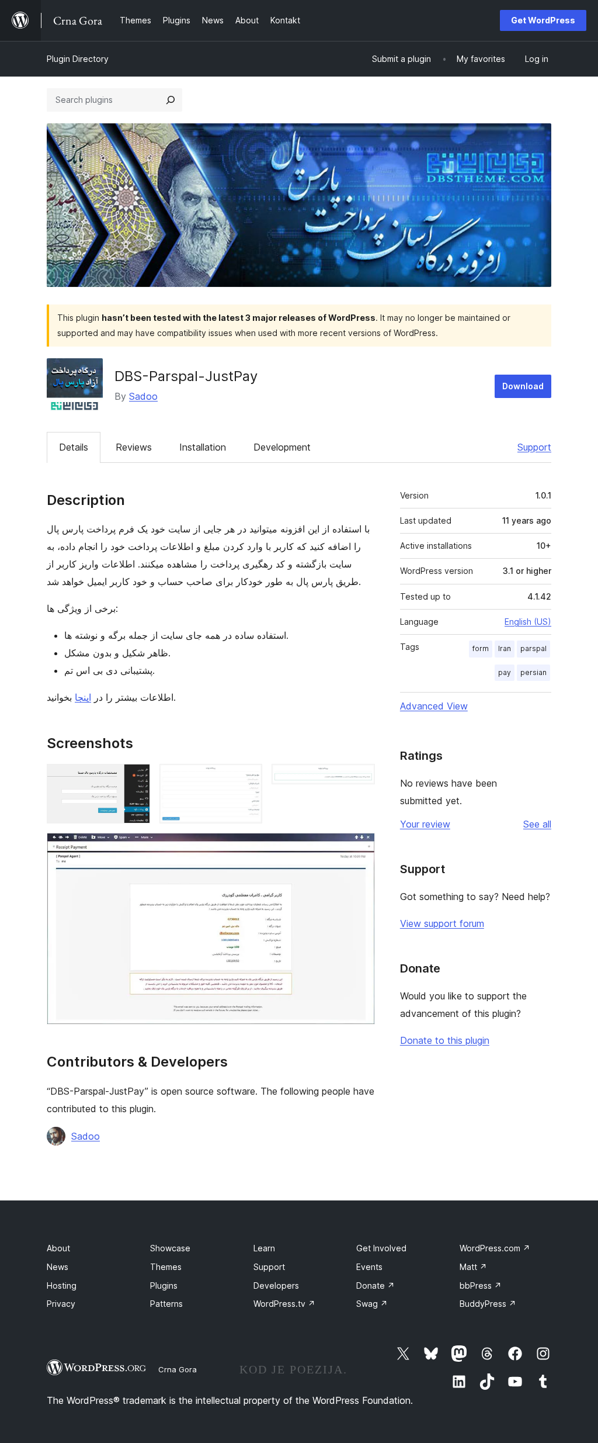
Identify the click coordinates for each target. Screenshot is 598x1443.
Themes (166, 1267)
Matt (473, 1267)
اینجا (83, 697)
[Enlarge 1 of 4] (134, 779)
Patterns (166, 1304)
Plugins (164, 1285)
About (58, 1248)
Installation (202, 447)
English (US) (528, 622)
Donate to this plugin (444, 1040)
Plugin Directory (78, 59)
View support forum (442, 923)
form (480, 648)
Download (523, 386)
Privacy (61, 1304)
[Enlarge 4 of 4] (359, 848)
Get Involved (381, 1248)
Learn (264, 1248)
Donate (375, 1285)
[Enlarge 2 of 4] (246, 779)
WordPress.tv (284, 1304)
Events (369, 1267)
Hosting (62, 1285)
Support (534, 447)
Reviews (134, 447)
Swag (372, 1304)
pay (504, 672)
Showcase (170, 1248)
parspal (533, 648)
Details (73, 447)
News (57, 1267)
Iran (504, 648)
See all (537, 824)
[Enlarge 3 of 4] (359, 779)
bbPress (481, 1285)
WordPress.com (495, 1248)
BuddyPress (488, 1304)
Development (282, 447)
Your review (425, 824)
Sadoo (143, 396)
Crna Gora (177, 1369)
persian (533, 672)
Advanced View (434, 706)
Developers (276, 1285)
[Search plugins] (170, 100)
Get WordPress (543, 20)
